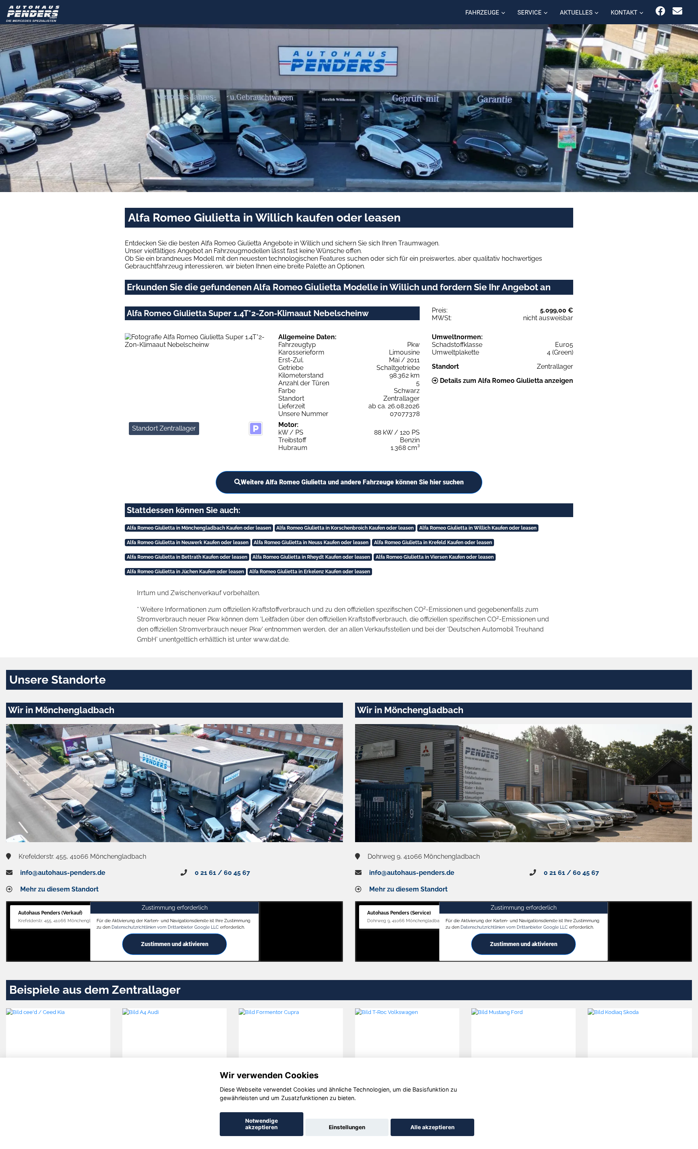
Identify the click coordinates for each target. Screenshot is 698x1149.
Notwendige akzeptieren (261, 1123)
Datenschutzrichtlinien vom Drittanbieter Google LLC (165, 926)
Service (529, 12)
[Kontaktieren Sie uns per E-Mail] (677, 11)
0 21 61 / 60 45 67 (222, 873)
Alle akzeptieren (432, 1127)
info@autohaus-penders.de (62, 873)
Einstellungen (347, 1127)
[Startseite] (32, 13)
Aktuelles (576, 12)
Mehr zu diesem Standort (59, 889)
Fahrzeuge (482, 12)
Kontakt (624, 12)
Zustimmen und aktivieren (174, 944)
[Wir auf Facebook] (660, 11)
